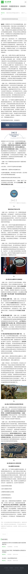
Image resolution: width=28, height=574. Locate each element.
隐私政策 (22, 567)
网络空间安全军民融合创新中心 (13, 12)
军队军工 (3, 12)
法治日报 (9, 554)
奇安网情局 (9, 546)
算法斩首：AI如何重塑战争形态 (9, 558)
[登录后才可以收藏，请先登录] (26, 13)
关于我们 (6, 567)
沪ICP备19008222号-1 (18, 570)
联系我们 (11, 567)
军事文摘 (9, 560)
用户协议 (16, 567)
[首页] (6, 1)
